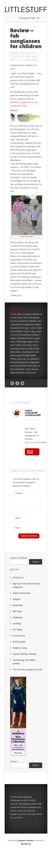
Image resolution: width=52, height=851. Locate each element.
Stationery (18, 617)
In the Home (19, 635)
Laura (29, 53)
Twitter (22, 383)
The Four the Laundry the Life (27, 669)
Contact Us (18, 577)
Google (12, 383)
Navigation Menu (27, 18)
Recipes (17, 599)
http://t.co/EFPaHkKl (35, 442)
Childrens (17, 56)
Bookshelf (18, 605)
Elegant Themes (26, 840)
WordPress (26, 844)
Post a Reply (30, 452)
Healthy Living (20, 648)
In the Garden (19, 642)
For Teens (17, 629)
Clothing (17, 623)
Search (35, 562)
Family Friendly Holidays (25, 654)
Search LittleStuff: (18, 558)
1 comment (29, 60)
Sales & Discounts (21, 593)
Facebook (17, 383)
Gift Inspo (17, 611)
